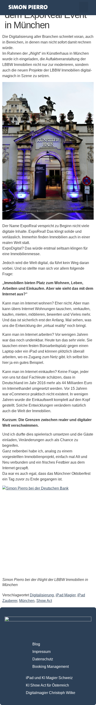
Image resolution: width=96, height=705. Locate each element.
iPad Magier (65, 595)
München (26, 601)
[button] (83, 7)
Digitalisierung (42, 595)
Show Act (44, 601)
